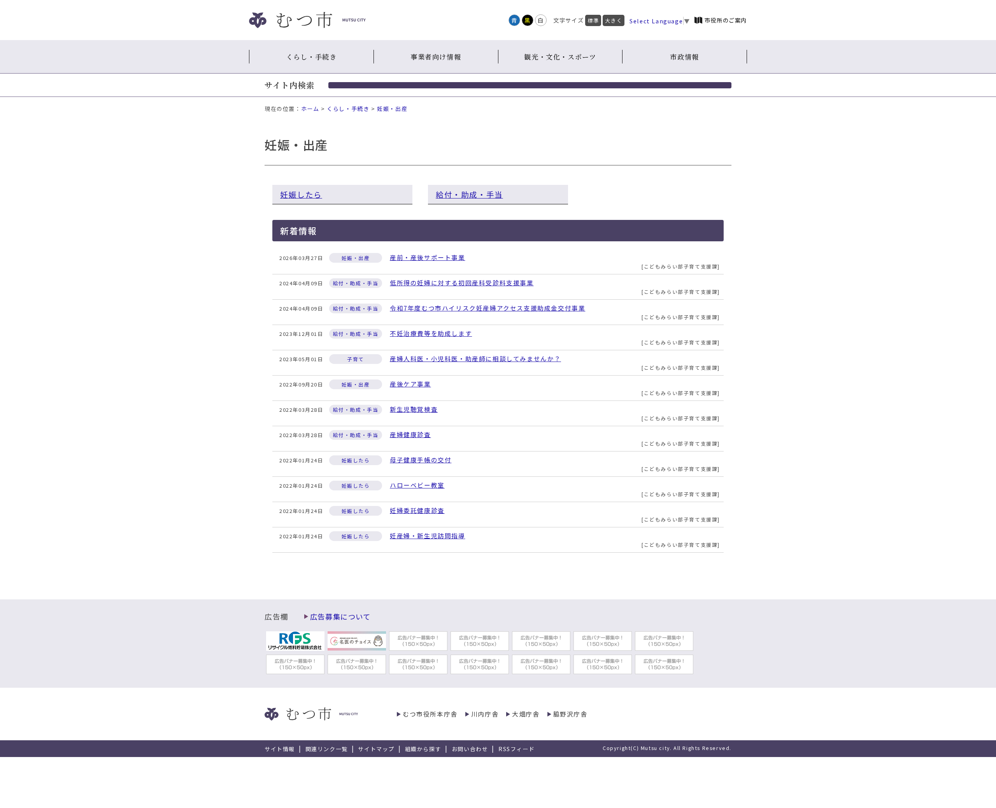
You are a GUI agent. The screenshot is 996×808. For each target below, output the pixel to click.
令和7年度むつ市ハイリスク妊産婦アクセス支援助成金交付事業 (487, 308)
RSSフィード (516, 749)
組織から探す (423, 749)
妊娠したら (301, 194)
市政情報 (684, 56)
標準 (593, 20)
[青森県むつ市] (307, 20)
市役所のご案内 (726, 20)
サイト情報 (280, 749)
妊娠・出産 (392, 108)
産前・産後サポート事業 (427, 257)
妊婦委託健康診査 (417, 510)
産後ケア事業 (410, 383)
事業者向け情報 (435, 56)
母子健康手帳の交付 (420, 459)
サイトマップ (376, 749)
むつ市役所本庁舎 (430, 714)
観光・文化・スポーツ (560, 56)
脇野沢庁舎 (570, 714)
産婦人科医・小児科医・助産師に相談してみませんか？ (475, 358)
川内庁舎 (484, 714)
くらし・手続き (311, 56)
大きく (613, 20)
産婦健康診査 (410, 434)
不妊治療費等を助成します (431, 333)
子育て (355, 359)
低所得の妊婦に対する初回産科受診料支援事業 (462, 282)
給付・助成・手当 (469, 194)
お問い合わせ (470, 749)
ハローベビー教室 (417, 485)
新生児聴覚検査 (414, 409)
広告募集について (340, 616)
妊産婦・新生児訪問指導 (427, 535)
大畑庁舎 (525, 714)
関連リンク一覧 (326, 749)
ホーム (310, 108)
